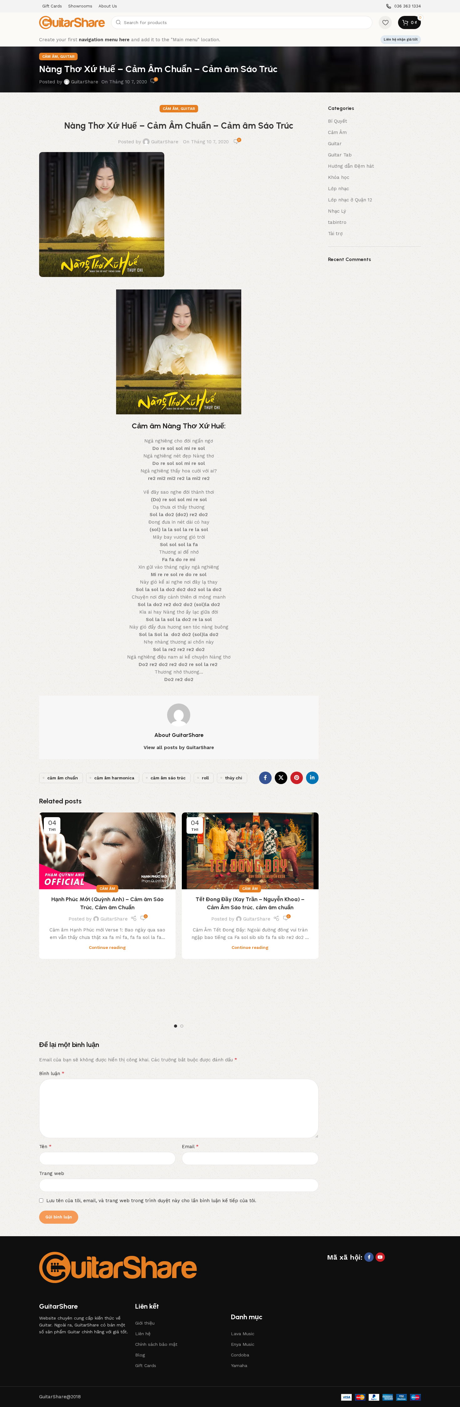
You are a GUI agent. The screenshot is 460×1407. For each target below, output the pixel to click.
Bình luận (51, 1073)
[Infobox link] (403, 6)
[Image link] (118, 1267)
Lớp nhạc (338, 188)
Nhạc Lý (337, 211)
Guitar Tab (340, 155)
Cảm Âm (50, 56)
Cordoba (240, 1354)
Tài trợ (335, 233)
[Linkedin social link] (312, 778)
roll (205, 777)
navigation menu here (104, 39)
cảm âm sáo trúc (168, 777)
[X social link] (281, 778)
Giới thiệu (145, 1323)
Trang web (51, 1173)
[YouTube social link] (380, 1257)
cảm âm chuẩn (62, 777)
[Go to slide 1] (175, 1026)
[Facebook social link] (265, 778)
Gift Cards (145, 1365)
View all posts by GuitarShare (179, 747)
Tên (45, 1146)
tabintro (337, 222)
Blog (140, 1354)
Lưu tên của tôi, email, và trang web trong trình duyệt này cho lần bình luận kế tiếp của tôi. (151, 1200)
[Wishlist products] (385, 22)
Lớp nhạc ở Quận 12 (350, 200)
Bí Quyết (337, 121)
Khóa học (338, 177)
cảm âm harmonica (114, 777)
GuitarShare (84, 82)
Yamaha (239, 1365)
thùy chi (233, 777)
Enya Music (242, 1344)
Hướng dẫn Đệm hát (351, 166)
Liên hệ (143, 1333)
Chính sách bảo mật (156, 1344)
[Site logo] (72, 22)
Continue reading (107, 947)
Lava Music (242, 1333)
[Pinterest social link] (296, 778)
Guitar (67, 56)
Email (190, 1146)
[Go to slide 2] (181, 1026)
